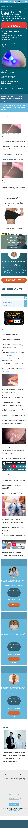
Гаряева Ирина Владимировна (14, 585)
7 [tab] (17, 26)
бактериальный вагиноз (15, 344)
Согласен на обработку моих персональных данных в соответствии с (15, 809)
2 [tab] (10, 26)
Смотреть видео (14, 247)
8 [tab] (19, 26)
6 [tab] (16, 26)
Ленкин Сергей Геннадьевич (14, 639)
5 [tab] (14, 26)
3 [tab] (11, 26)
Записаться (9, 45)
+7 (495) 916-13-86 (6, 1)
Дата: (10, 794)
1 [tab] (8, 26)
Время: (10, 798)
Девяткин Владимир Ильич (14, 694)
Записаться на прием (14, 605)
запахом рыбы (11, 352)
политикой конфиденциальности (15, 810)
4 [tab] (13, 26)
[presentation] (11, 726)
